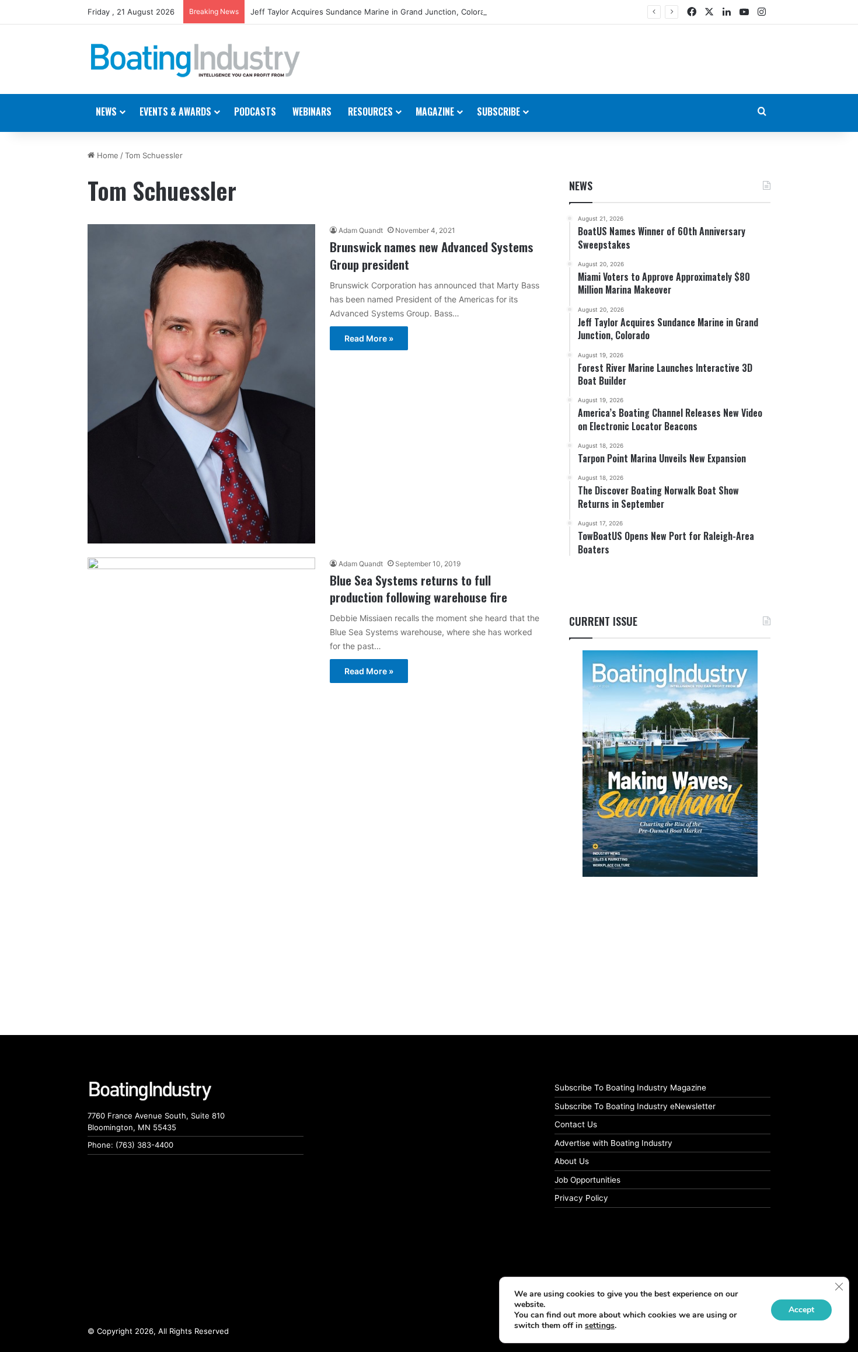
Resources (370, 111)
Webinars (312, 111)
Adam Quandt (361, 230)
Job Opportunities (587, 1179)
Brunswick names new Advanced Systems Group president (431, 255)
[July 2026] (669, 763)
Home (106, 155)
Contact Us (575, 1124)
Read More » (368, 338)
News (580, 185)
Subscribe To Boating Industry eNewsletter (635, 1106)
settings (600, 1325)
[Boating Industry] (196, 60)
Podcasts (255, 111)
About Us (571, 1161)
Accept (801, 1309)
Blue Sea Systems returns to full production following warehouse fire (418, 588)
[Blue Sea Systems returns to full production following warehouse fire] (201, 602)
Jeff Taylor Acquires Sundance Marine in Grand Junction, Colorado (372, 11)
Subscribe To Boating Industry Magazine (630, 1087)
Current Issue (603, 621)
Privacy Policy (581, 1198)
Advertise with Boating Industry (613, 1143)
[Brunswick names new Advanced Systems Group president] (201, 383)
